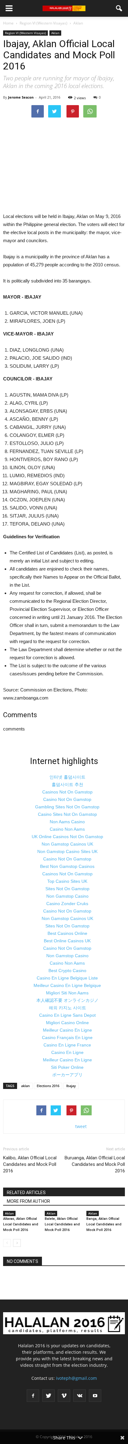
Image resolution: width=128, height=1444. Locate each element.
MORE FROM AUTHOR (28, 1201)
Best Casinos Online (67, 933)
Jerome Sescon (21, 97)
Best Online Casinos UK (67, 940)
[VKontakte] (79, 1395)
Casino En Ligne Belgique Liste (67, 977)
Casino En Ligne (67, 1052)
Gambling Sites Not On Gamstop (67, 806)
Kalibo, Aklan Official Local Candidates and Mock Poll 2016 (30, 1164)
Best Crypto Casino (67, 970)
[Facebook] (33, 1395)
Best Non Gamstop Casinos (67, 866)
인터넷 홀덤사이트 (67, 777)
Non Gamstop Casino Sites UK (67, 851)
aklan (25, 1085)
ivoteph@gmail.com (76, 1378)
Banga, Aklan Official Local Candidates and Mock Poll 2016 (103, 1224)
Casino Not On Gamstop (67, 799)
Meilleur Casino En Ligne (67, 1030)
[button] (119, 8)
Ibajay (71, 1085)
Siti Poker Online (67, 1067)
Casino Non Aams (67, 829)
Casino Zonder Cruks (67, 903)
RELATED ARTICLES (26, 1192)
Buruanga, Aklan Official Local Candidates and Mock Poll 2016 (95, 1164)
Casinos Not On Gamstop (67, 791)
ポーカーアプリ (67, 1074)
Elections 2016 (48, 1085)
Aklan (55, 33)
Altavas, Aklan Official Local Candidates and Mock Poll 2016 (20, 1224)
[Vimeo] (64, 1395)
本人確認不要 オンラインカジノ (67, 1000)
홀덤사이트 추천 (67, 784)
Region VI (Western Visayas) (25, 33)
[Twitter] (48, 1395)
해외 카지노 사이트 (67, 1007)
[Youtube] (95, 1395)
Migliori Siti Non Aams (67, 992)
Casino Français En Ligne (67, 1037)
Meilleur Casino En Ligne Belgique (67, 985)
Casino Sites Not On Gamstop (67, 814)
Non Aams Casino (67, 821)
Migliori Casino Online (67, 1022)
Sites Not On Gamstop (67, 888)
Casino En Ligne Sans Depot (67, 1015)
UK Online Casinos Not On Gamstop (67, 836)
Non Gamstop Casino (67, 896)
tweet (81, 1126)
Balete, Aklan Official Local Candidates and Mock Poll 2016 (62, 1224)
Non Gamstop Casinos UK (67, 844)
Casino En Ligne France (67, 1044)
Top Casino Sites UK (67, 881)
